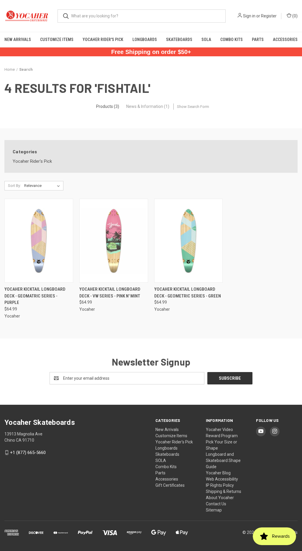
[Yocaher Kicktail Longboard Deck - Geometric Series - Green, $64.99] (188, 241)
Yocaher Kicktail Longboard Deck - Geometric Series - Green (187, 293)
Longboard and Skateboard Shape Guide (223, 460)
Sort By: (14, 185)
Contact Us (216, 503)
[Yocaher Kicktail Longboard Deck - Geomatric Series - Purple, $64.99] (39, 241)
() (294, 16)
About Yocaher (220, 497)
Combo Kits (231, 39)
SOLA (206, 39)
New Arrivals (17, 39)
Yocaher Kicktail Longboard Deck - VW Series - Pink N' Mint (109, 293)
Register (269, 16)
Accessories (285, 39)
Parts (258, 39)
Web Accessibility (222, 479)
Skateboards (179, 39)
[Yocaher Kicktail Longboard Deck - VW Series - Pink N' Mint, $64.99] (114, 241)
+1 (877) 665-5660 (28, 452)
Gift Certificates (170, 485)
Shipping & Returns (223, 491)
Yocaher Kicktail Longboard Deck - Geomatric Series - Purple (34, 296)
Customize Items (56, 39)
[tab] (107, 106)
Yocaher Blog (218, 473)
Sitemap (214, 510)
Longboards (144, 39)
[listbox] (43, 185)
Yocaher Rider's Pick (103, 39)
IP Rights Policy (220, 485)
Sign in (249, 16)
